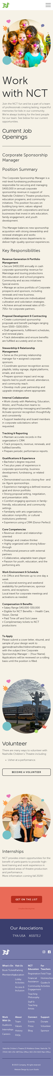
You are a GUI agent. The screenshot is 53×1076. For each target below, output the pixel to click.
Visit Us (19, 965)
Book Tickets (8, 970)
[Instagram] (43, 951)
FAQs (17, 1035)
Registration (34, 973)
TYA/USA (19, 936)
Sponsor (45, 1030)
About (18, 1017)
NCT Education (33, 967)
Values (18, 1026)
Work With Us (6, 1019)
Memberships (9, 975)
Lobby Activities (19, 981)
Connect (32, 1017)
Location (19, 975)
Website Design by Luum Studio (26, 1069)
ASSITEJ (35, 936)
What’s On (7, 965)
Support (45, 1017)
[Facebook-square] (49, 951)
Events (31, 1021)
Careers (6, 1034)
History (18, 1030)
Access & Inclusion (19, 989)
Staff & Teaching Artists (32, 1005)
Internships (7, 1029)
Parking (19, 970)
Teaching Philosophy (33, 996)
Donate (44, 1021)
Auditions (7, 1025)
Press (30, 1026)
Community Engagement (34, 988)
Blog (30, 1030)
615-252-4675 (14, 1052)
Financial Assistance (33, 980)
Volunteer (46, 1026)
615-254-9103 (35, 1052)
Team (18, 1021)
